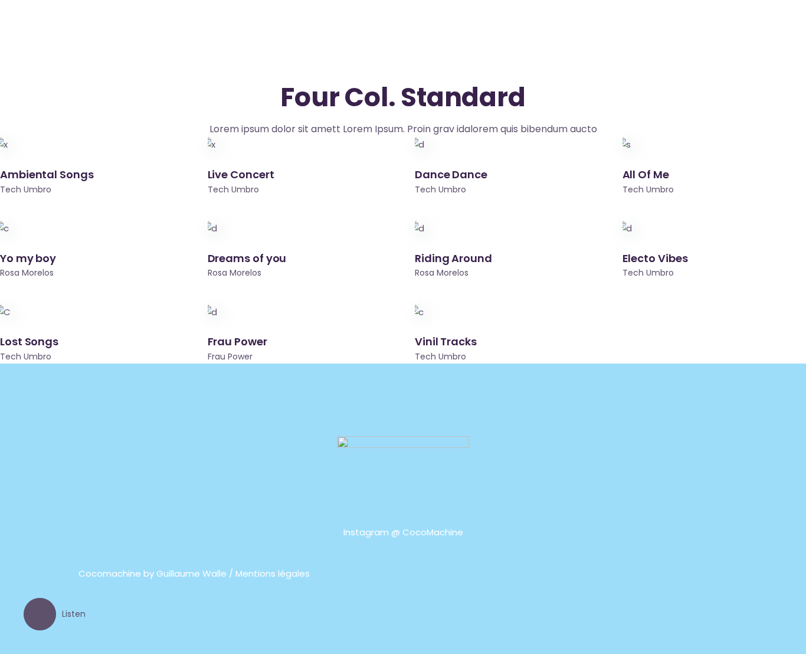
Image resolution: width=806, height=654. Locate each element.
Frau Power (230, 356)
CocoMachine (432, 532)
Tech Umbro (25, 189)
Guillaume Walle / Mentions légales (233, 573)
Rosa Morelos (27, 273)
